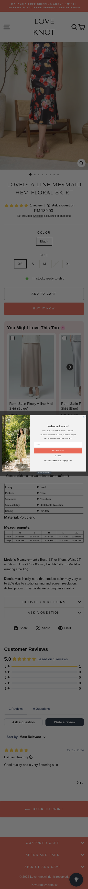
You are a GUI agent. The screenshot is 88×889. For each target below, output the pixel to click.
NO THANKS (58, 456)
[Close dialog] (85, 417)
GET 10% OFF (58, 451)
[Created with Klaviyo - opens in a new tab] (43, 472)
